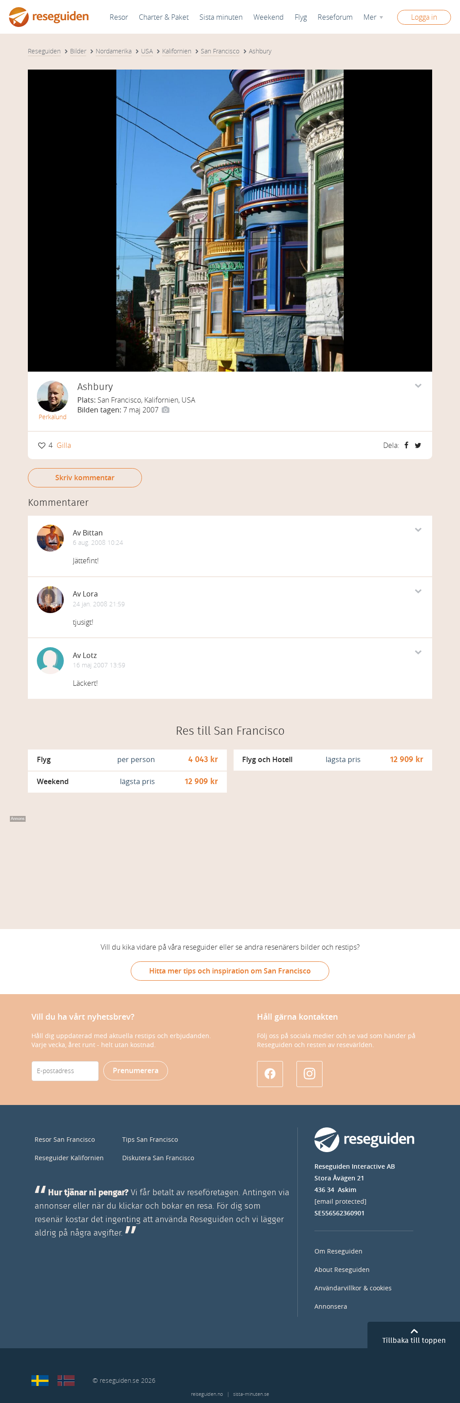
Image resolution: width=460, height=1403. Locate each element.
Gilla (64, 445)
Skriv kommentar (85, 478)
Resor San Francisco (65, 1140)
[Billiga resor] (40, 1380)
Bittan (93, 533)
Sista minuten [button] (221, 17)
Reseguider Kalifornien (69, 1158)
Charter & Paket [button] (164, 17)
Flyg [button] (301, 17)
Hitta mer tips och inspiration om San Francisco (230, 971)
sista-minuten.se (251, 1394)
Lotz (90, 655)
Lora (90, 594)
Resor (119, 17)
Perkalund (52, 417)
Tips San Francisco (150, 1140)
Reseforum (335, 17)
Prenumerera (136, 1070)
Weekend (268, 17)
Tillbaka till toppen (414, 1340)
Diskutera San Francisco (158, 1158)
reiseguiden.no (207, 1394)
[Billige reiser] (66, 1380)
